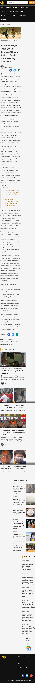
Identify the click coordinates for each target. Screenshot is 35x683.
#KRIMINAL (3, 339)
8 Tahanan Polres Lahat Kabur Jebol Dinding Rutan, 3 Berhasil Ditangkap (12, 371)
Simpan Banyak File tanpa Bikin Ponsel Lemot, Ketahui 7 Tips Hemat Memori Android (19, 525)
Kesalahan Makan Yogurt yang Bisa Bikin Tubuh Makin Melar (19, 512)
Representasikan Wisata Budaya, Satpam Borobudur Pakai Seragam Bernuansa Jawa (27, 617)
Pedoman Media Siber (19, 669)
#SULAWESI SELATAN (5, 341)
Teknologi (5, 16)
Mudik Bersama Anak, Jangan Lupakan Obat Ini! (19, 536)
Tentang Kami (19, 657)
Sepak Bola (14, 12)
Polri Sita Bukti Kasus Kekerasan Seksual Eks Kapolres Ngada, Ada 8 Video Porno (13, 432)
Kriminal (4, 20)
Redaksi (26, 662)
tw (27, 677)
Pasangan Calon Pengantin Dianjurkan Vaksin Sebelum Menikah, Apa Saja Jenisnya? (19, 490)
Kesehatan (15, 484)
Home (2, 24)
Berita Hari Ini (6, 7)
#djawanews (10, 339)
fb (22, 677)
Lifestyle (24, 7)
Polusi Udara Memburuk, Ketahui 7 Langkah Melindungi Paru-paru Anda (19, 502)
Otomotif (4, 12)
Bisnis (15, 7)
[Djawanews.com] (2, 2)
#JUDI (17, 341)
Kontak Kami (26, 657)
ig (31, 677)
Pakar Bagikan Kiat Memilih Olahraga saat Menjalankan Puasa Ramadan (18, 548)
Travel (13, 16)
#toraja (13, 341)
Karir (25, 667)
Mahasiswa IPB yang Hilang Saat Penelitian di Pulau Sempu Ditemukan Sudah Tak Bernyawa (28, 630)
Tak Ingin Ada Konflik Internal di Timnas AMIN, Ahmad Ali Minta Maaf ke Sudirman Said (28, 593)
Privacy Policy (19, 662)
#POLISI (11, 344)
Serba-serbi (22, 16)
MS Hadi (4, 66)
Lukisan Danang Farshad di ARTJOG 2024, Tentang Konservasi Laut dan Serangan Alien (28, 566)
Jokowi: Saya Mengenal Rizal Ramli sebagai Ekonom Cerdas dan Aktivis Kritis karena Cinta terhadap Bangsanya (28, 580)
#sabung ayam (4, 344)
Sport (22, 12)
